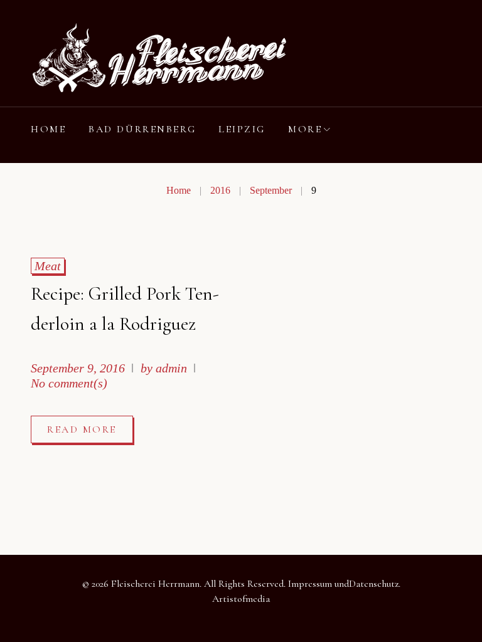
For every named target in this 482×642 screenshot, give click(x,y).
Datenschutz (374, 583)
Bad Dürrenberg (142, 129)
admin (171, 368)
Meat (48, 266)
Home (48, 129)
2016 (220, 190)
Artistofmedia (241, 598)
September (271, 190)
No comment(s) (69, 383)
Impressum (310, 583)
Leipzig (241, 129)
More (305, 129)
